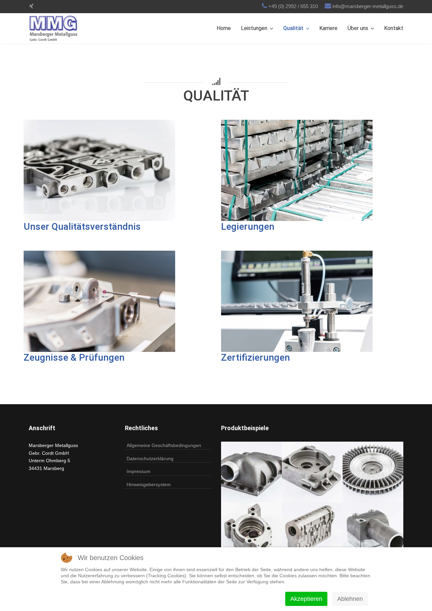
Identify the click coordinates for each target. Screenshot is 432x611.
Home (224, 28)
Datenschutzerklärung (150, 458)
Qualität (293, 28)
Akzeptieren (306, 598)
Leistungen (254, 28)
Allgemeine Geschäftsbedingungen (164, 445)
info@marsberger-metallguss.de (367, 6)
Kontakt (393, 28)
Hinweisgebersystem (149, 484)
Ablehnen (350, 598)
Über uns (358, 28)
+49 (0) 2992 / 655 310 (293, 6)
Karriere (328, 28)
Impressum (139, 471)
